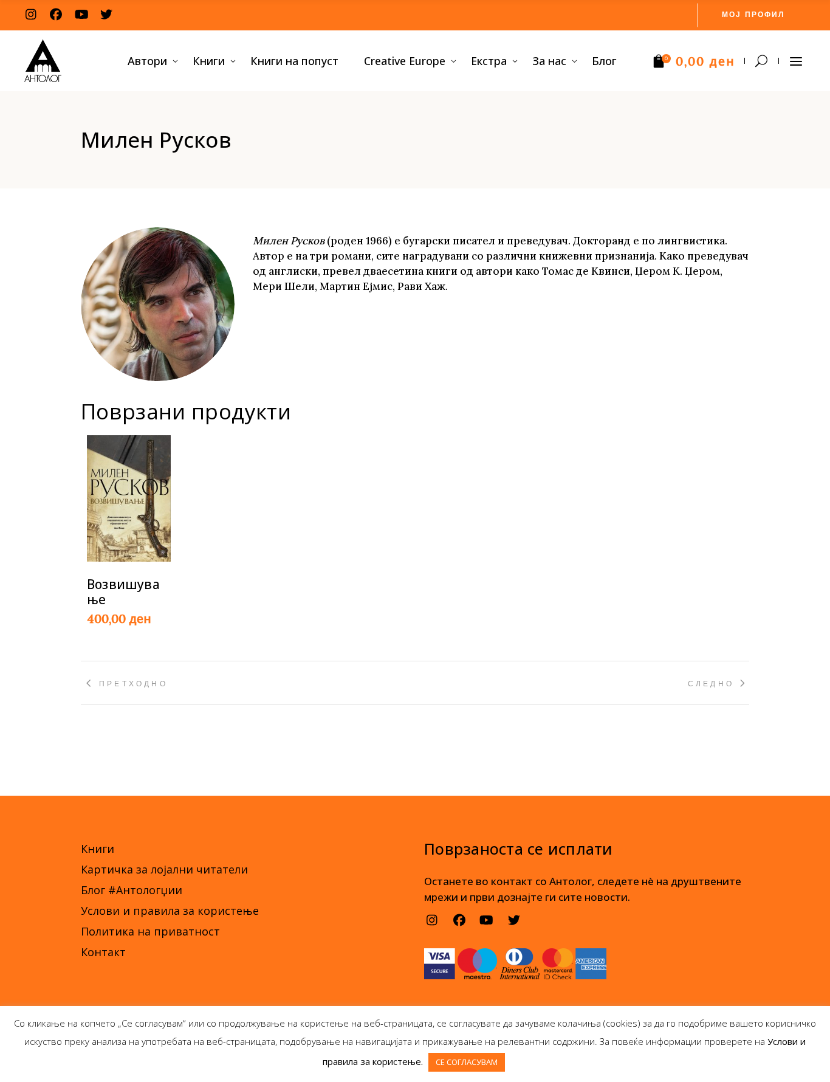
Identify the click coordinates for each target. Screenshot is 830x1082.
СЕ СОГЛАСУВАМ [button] (467, 1061)
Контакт (103, 952)
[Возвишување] (129, 498)
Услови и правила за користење (170, 910)
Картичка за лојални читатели (164, 869)
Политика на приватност (150, 931)
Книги (97, 848)
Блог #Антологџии (131, 890)
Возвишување (123, 592)
